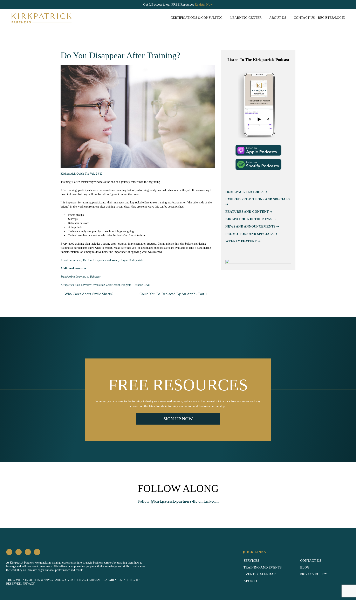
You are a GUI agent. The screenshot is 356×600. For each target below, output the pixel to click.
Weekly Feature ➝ (242, 241)
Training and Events (263, 567)
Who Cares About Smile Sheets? (88, 294)
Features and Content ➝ (248, 211)
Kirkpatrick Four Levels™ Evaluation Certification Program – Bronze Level (105, 284)
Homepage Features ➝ (246, 192)
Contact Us (304, 17)
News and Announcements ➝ (252, 226)
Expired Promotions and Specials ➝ (257, 201)
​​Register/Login (331, 17)
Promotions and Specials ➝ (251, 234)
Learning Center (246, 17)
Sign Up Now (178, 418)
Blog (304, 567)
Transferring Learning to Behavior (81, 276)
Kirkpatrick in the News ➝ (250, 219)
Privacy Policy (313, 574)
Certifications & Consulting (197, 17)
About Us (277, 17)
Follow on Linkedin (178, 501)
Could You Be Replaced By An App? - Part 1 (173, 294)
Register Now (204, 4)
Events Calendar (260, 574)
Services (251, 560)
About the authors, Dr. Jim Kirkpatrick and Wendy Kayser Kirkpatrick (102, 260)
